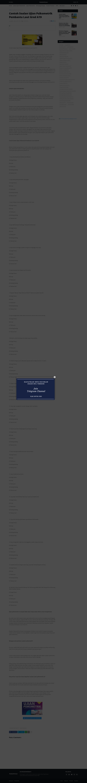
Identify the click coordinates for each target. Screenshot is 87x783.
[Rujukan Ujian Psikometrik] (35, 389)
